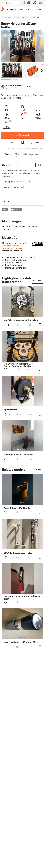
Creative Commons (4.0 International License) (13, 248)
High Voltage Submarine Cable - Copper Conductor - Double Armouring (20, 365)
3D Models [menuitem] (11, 9)
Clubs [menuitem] (29, 9)
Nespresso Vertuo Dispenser (18, 454)
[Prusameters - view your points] (28, 2)
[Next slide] (41, 70)
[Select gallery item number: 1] (21, 315)
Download (24, 135)
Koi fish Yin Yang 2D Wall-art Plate (21, 320)
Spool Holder (10, 409)
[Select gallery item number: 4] (24, 404)
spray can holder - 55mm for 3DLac (21, 642)
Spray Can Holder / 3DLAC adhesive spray (22, 597)
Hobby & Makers (21, 17)
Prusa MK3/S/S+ (6, 127)
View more (37, 280)
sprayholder (16, 209)
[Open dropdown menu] (42, 23)
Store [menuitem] (21, 9)
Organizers (35, 17)
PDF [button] (40, 165)
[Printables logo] (2, 9)
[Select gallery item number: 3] (24, 359)
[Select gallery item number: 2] (23, 315)
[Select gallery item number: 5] (26, 404)
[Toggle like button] (5, 324)
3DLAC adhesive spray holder (18, 553)
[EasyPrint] (24, 3)
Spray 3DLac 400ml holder (17, 508)
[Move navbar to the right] (42, 9)
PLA (22, 118)
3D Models (7, 17)
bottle (5, 209)
